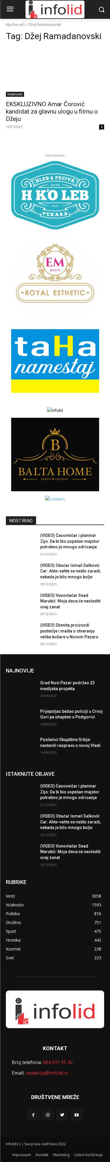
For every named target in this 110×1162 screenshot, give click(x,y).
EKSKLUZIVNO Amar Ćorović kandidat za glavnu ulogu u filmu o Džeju (52, 111)
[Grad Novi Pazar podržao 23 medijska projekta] (20, 690)
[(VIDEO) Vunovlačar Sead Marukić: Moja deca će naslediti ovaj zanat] (20, 603)
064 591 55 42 (58, 1062)
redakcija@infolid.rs (47, 1073)
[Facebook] (33, 1115)
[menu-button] (10, 10)
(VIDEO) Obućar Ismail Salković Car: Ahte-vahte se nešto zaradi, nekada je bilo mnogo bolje (70, 571)
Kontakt (42, 1154)
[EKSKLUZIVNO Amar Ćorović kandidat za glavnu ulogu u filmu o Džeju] (55, 72)
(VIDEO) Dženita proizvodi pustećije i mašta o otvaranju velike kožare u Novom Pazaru (69, 631)
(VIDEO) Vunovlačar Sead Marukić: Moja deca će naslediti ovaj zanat (70, 601)
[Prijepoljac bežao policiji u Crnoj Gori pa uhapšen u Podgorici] (20, 719)
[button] (101, 9)
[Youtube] (76, 1115)
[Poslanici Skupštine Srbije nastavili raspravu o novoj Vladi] (20, 747)
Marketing (61, 1154)
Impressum (21, 1154)
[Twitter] (62, 1115)
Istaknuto (15, 94)
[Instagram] (47, 1115)
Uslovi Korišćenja (88, 1154)
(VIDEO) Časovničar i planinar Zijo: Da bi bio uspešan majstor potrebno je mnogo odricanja (69, 541)
